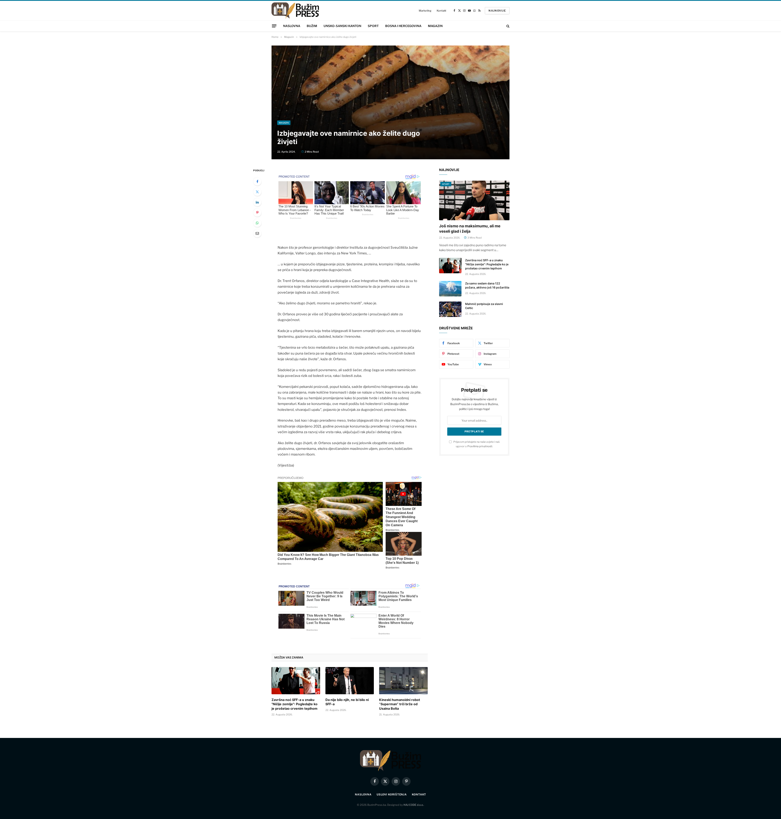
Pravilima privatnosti (479, 446)
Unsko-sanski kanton (342, 26)
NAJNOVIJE (497, 10)
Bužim (312, 26)
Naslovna (291, 26)
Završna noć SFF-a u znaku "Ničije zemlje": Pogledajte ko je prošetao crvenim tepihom (294, 704)
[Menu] (274, 26)
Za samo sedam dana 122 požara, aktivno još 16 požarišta (487, 285)
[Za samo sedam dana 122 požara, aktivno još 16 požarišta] (450, 288)
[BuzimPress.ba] (295, 10)
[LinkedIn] (257, 202)
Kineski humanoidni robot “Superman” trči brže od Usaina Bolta (399, 704)
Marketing (425, 10)
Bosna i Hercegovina (403, 26)
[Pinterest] (257, 212)
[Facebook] (257, 181)
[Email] (257, 233)
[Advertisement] (390, 90)
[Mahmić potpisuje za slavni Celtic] (450, 309)
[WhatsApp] (257, 223)
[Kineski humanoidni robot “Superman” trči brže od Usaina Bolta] (403, 680)
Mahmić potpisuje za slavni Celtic (484, 306)
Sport (373, 26)
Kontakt (441, 10)
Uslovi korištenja (392, 794)
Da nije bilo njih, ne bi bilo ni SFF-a (347, 702)
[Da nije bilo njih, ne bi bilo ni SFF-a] (349, 680)
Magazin (435, 26)
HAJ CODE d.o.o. (414, 804)
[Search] (507, 25)
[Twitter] (257, 192)
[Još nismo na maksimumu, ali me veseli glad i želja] (474, 200)
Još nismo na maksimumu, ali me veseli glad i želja (469, 229)
